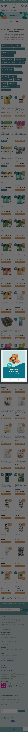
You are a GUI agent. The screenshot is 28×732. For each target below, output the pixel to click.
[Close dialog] (26, 351)
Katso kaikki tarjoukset (14, 379)
